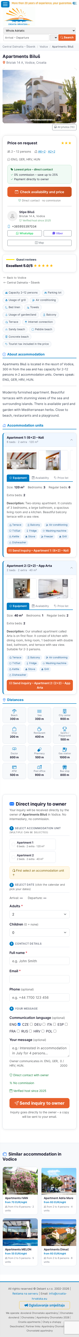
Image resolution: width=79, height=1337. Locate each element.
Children (23, 924)
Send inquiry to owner (42, 1103)
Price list (63, 477)
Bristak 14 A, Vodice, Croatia (26, 62)
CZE (26, 1024)
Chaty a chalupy (52, 1321)
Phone (21, 989)
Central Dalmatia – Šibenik (19, 46)
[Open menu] (5, 4)
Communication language (37, 1017)
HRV (37, 1031)
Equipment (20, 477)
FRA (13, 1031)
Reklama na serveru (25, 1293)
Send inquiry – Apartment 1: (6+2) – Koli (40, 550)
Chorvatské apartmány (40, 1330)
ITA (50, 1024)
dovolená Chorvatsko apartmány (39, 1313)
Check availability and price (42, 192)
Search (68, 37)
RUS (25, 1031)
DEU (38, 1024)
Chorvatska (27, 1317)
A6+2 (42, 151)
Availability (42, 477)
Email (15, 971)
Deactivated (17, 1326)
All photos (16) (66, 127)
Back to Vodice (16, 277)
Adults (16, 906)
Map (41, 242)
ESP (61, 1024)
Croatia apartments (29, 1321)
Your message (27, 1040)
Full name (18, 953)
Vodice (44, 46)
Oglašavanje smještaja (47, 1305)
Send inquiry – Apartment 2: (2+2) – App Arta (41, 685)
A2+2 (51, 151)
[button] (39, 263)
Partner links (33, 1326)
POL (50, 1031)
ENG (13, 1024)
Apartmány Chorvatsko (55, 1326)
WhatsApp (26, 233)
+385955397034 (24, 226)
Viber (59, 233)
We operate (12, 1313)
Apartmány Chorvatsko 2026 (52, 1317)
